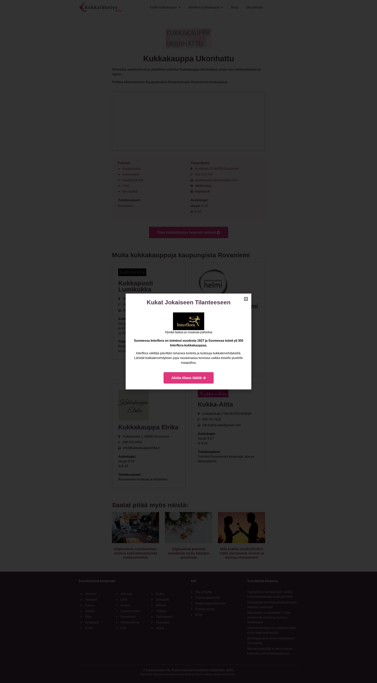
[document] (188, 341)
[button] (245, 298)
